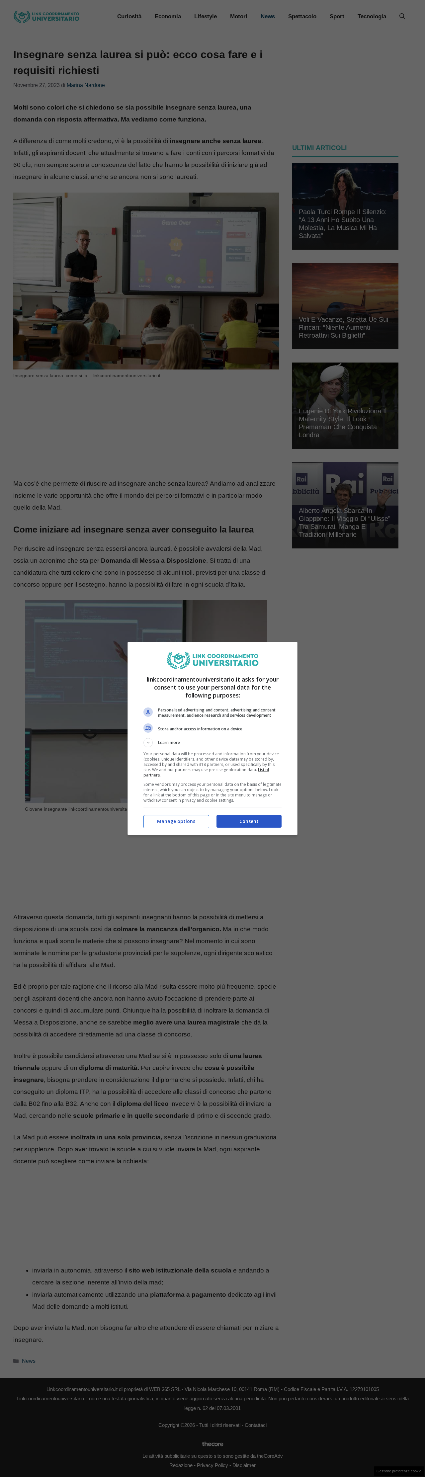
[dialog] (213, 738)
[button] (212, 742)
